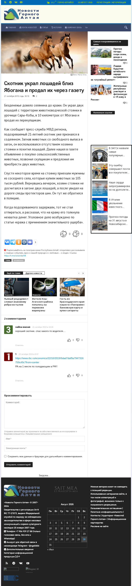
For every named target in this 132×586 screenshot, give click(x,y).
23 (84, 534)
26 (61, 539)
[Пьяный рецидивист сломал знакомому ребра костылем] (16, 287)
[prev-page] (79, 273)
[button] (126, 27)
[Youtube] (21, 2)
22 (78, 534)
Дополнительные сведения (20, 549)
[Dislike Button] (76, 234)
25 (56, 539)
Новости (9, 295)
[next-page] (83, 273)
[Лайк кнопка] (63, 234)
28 (73, 539)
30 (84, 539)
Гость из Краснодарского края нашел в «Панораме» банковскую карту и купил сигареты (72, 304)
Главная (12, 27)
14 (73, 528)
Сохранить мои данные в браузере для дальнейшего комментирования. (45, 456)
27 (67, 539)
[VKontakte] (16, 2)
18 (56, 534)
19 (61, 534)
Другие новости (33, 273)
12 (61, 528)
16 (84, 528)
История (57, 27)
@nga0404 (34, 545)
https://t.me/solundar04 (15, 255)
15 (78, 528)
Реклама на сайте (99, 526)
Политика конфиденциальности (107, 512)
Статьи (44, 27)
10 (50, 528)
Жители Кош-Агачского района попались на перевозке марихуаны (42, 304)
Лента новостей (29, 27)
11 (56, 528)
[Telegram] (10, 2)
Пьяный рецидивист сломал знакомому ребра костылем (16, 301)
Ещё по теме (13, 273)
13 (67, 528)
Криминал (19, 260)
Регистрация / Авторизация (111, 2)
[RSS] (5, 2)
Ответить (19, 345)
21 (73, 534)
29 (78, 539)
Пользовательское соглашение (106, 508)
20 (67, 534)
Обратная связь (74, 27)
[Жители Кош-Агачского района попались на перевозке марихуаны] (44, 287)
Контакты (95, 515)
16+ (86, 27)
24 (50, 539)
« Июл (50, 549)
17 (50, 534)
